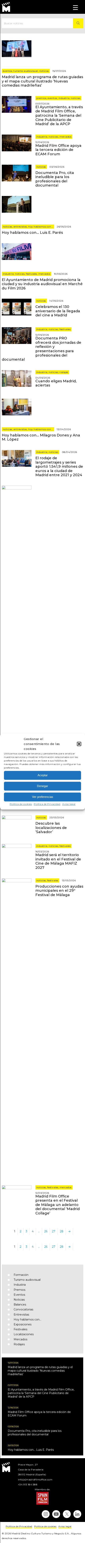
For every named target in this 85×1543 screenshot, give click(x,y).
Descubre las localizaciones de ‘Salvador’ (51, 827)
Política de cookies (21, 804)
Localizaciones (24, 1334)
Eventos (7, 70)
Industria (64, 98)
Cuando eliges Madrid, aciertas (55, 383)
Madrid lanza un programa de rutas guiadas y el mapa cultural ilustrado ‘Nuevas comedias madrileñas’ (42, 81)
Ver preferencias (42, 796)
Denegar (42, 786)
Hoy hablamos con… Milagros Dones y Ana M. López (41, 437)
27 (54, 1231)
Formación (21, 1275)
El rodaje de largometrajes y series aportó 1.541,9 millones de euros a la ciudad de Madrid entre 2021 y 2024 (59, 466)
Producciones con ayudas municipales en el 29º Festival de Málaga (59, 890)
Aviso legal (69, 804)
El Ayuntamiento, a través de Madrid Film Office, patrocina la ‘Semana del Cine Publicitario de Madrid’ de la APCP (59, 115)
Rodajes (64, 372)
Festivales (31, 273)
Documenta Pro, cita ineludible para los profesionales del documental (54, 179)
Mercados (65, 136)
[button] (79, 744)
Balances (20, 1304)
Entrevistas (20, 226)
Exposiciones (22, 1324)
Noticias (44, 70)
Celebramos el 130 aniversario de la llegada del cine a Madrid (57, 311)
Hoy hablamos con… (27, 1319)
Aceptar (43, 775)
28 (62, 1231)
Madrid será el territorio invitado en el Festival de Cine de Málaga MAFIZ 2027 (58, 861)
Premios (41, 98)
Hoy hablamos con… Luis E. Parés (32, 232)
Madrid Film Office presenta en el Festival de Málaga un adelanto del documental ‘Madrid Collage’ (57, 1204)
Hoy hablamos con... (40, 226)
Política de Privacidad (47, 804)
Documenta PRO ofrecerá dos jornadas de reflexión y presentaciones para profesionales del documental (41, 349)
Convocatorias (23, 1309)
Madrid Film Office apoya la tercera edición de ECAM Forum (58, 149)
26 (46, 1231)
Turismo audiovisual (25, 70)
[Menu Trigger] (75, 7)
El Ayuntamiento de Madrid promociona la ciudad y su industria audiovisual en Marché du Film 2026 (42, 284)
